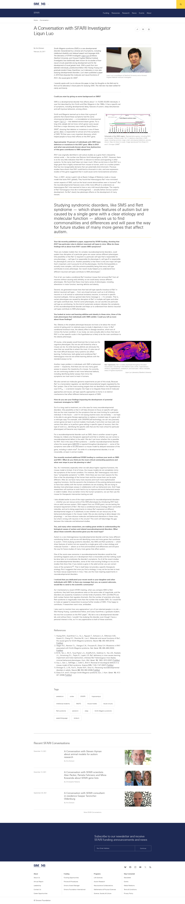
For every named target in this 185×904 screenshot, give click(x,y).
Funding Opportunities (71, 878)
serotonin (75, 711)
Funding (106, 13)
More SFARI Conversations (92, 812)
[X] (145, 867)
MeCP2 (78, 704)
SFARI (37, 12)
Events (141, 13)
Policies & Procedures (71, 881)
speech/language (61, 718)
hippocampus (96, 696)
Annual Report (38, 881)
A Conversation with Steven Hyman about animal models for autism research (83, 754)
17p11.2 (62, 122)
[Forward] (137, 29)
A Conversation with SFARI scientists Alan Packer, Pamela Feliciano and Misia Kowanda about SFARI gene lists (85, 775)
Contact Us (37, 889)
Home (36, 20)
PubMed (59, 643)
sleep (86, 711)
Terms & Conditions (130, 889)
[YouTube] (140, 867)
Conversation (44, 20)
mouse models (92, 704)
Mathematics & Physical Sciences (105, 889)
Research (126, 13)
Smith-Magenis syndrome (103, 711)
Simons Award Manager (72, 885)
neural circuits (108, 704)
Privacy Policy (128, 893)
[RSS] (150, 867)
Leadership (37, 885)
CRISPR (82, 696)
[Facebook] (130, 867)
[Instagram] (135, 867)
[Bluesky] (125, 867)
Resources (116, 13)
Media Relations (129, 885)
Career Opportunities (40, 893)
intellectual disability (63, 704)
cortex (72, 696)
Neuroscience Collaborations (103, 885)
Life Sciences (98, 878)
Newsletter (127, 878)
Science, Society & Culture (102, 893)
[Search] (180, 4)
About (149, 13)
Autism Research (99, 881)
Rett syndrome (61, 711)
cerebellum (59, 696)
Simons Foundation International (74, 889)
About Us (37, 878)
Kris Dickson (40, 48)
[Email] (143, 29)
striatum (76, 718)
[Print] (148, 29)
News (134, 13)
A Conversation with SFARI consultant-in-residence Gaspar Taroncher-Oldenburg (84, 796)
